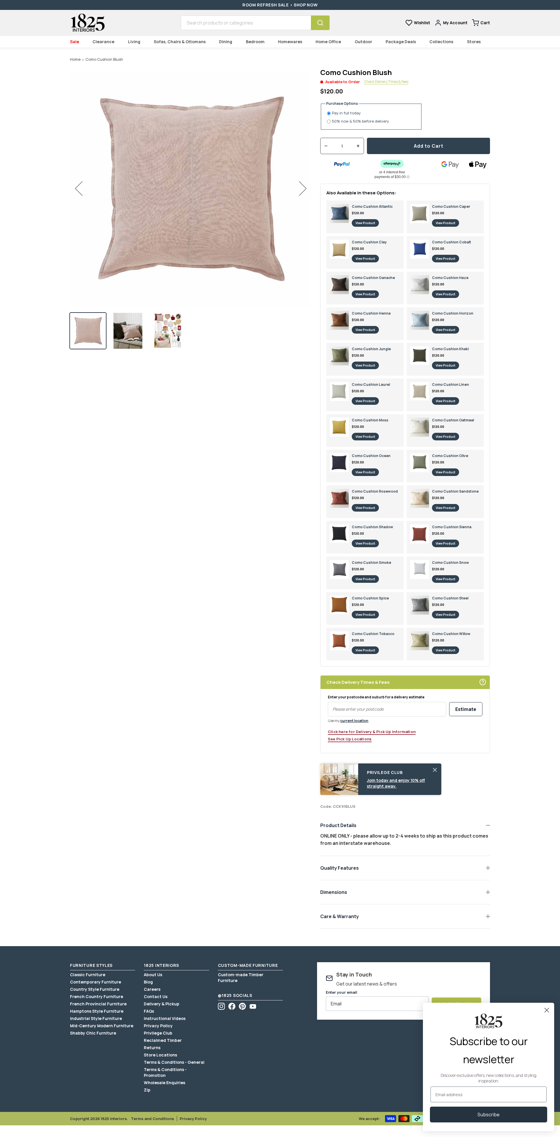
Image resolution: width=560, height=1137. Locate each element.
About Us (153, 974)
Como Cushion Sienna (451, 526)
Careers (152, 989)
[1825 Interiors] (87, 22)
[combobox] (246, 23)
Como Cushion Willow (451, 633)
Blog (148, 982)
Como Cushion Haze (450, 277)
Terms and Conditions (152, 1118)
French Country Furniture (96, 996)
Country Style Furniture (94, 989)
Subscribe (488, 1114)
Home (75, 59)
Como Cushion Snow (450, 562)
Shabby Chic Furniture (93, 1033)
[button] (87, 330)
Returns (152, 1047)
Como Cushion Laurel (371, 384)
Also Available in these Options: (361, 193)
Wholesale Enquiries (164, 1082)
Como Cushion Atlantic (372, 206)
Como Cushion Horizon (452, 313)
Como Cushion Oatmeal (453, 420)
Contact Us (155, 996)
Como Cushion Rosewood (375, 491)
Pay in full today (346, 113)
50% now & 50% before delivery (360, 121)
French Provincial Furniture (98, 1004)
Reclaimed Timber (163, 1040)
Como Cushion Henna (371, 313)
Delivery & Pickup (161, 1004)
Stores (474, 41)
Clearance (103, 41)
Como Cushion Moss (370, 420)
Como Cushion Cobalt (451, 242)
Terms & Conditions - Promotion (165, 1072)
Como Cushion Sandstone (455, 491)
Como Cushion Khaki (450, 348)
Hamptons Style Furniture (96, 1011)
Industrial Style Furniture (96, 1018)
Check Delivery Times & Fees (386, 81)
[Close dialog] (547, 1010)
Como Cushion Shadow (372, 526)
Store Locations (160, 1055)
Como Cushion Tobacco (373, 633)
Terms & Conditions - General (174, 1062)
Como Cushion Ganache (373, 277)
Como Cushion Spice (370, 598)
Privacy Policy (158, 1025)
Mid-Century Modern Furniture (101, 1025)
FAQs (149, 1011)
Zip (147, 1090)
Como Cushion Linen (450, 384)
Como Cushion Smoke (371, 562)
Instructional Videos (165, 1018)
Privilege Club (158, 1033)
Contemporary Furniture (95, 982)
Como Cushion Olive (450, 455)
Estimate (465, 709)
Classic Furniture (87, 974)
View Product (365, 223)
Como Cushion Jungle (371, 348)
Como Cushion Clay (369, 242)
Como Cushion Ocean (371, 455)
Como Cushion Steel (450, 598)
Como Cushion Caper (451, 206)
